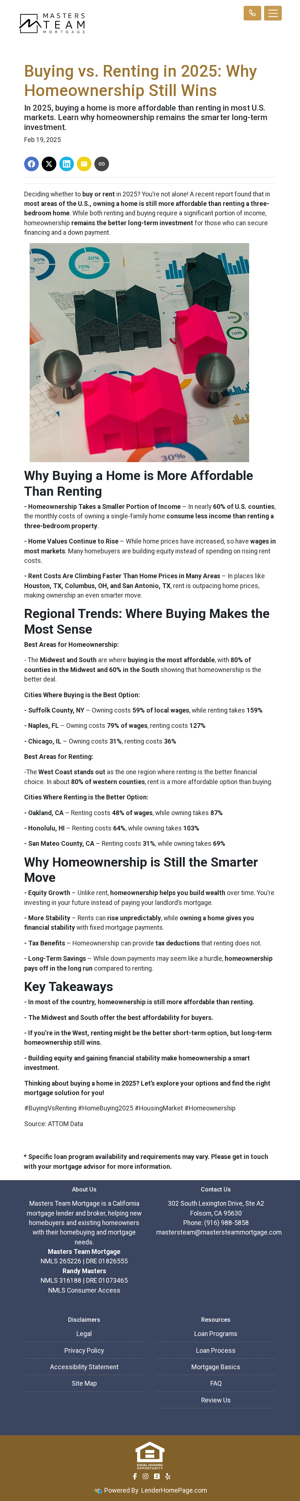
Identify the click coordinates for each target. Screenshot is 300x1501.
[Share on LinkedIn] (66, 164)
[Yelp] (167, 1476)
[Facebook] (135, 1476)
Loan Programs (215, 1333)
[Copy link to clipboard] (101, 164)
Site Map (84, 1383)
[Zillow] (157, 1476)
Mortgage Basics (215, 1367)
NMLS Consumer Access (84, 1290)
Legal (84, 1333)
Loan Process (216, 1350)
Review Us (216, 1400)
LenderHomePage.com (174, 1490)
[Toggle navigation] (273, 13)
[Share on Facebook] (31, 164)
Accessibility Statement (84, 1367)
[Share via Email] (84, 164)
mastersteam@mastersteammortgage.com (219, 1232)
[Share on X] (49, 164)
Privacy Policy (84, 1350)
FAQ (216, 1383)
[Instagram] (145, 1476)
